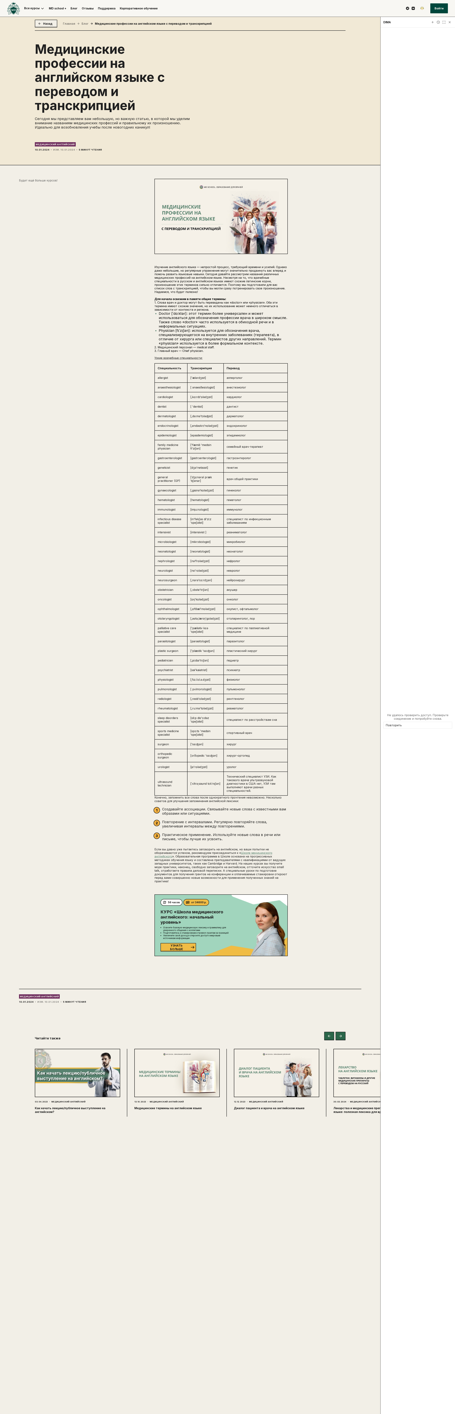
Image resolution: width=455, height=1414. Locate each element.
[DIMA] (422, 8)
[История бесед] (438, 22)
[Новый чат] (432, 22)
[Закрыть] (449, 22)
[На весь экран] (443, 22)
